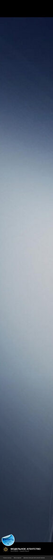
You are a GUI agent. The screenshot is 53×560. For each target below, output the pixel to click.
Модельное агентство (26, 548)
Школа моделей (17, 557)
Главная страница (7, 557)
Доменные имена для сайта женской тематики (34, 557)
